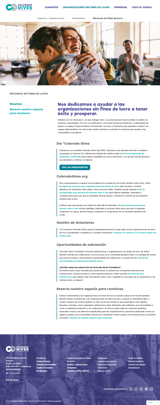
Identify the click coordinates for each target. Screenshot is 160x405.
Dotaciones (78, 18)
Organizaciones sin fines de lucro (86, 7)
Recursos (16, 104)
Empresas (120, 7)
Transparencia (134, 368)
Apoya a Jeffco (104, 371)
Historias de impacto (136, 364)
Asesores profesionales (46, 364)
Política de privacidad (54, 401)
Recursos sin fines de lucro (108, 18)
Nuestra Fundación (135, 361)
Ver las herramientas (75, 167)
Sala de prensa (12, 380)
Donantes (51, 7)
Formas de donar (43, 361)
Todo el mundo (142, 7)
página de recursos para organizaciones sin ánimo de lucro (90, 186)
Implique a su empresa (107, 361)
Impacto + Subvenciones (50, 18)
